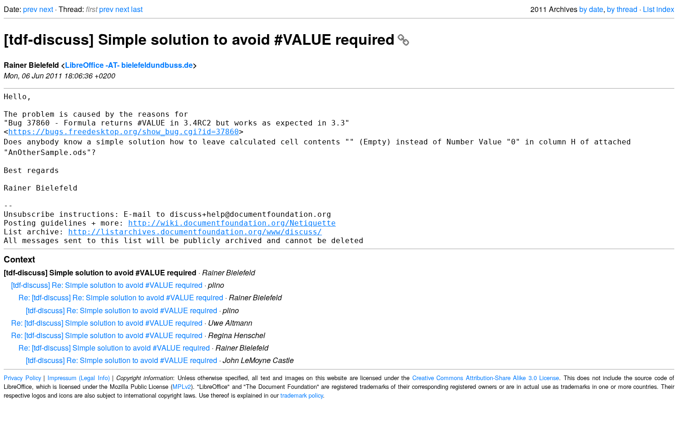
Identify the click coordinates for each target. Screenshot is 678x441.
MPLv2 (181, 386)
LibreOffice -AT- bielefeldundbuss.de (129, 65)
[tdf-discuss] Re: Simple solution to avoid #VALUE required (106, 285)
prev (30, 9)
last (137, 9)
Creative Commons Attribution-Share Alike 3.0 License (485, 377)
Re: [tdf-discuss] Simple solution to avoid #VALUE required (106, 322)
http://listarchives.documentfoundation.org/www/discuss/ (195, 231)
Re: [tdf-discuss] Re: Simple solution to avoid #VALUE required (120, 297)
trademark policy (301, 395)
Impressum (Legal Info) (79, 377)
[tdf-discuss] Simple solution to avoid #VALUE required (199, 38)
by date (591, 9)
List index (658, 9)
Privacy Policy (22, 377)
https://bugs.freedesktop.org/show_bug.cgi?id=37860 (123, 131)
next (46, 9)
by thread (622, 9)
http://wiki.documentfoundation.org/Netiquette (232, 223)
